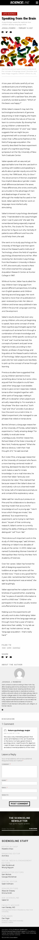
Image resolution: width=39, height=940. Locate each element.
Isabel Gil (5, 900)
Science (19, 2)
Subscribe (33, 829)
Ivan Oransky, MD (8, 907)
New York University (29, 933)
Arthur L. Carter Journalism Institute (19, 932)
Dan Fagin (6, 918)
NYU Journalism (12, 937)
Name (4, 780)
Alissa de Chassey (8, 891)
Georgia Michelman (9, 877)
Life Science (9, 13)
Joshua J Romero (8, 28)
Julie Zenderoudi (8, 865)
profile (9, 648)
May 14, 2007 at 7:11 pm (12, 733)
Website (5, 795)
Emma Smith (7, 893)
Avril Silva (5, 856)
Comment (6, 764)
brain (3, 648)
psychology (16, 648)
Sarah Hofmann (8, 884)
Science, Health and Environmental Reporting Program (14, 930)
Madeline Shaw (7, 849)
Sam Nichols (6, 874)
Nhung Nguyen (8, 867)
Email (4, 788)
